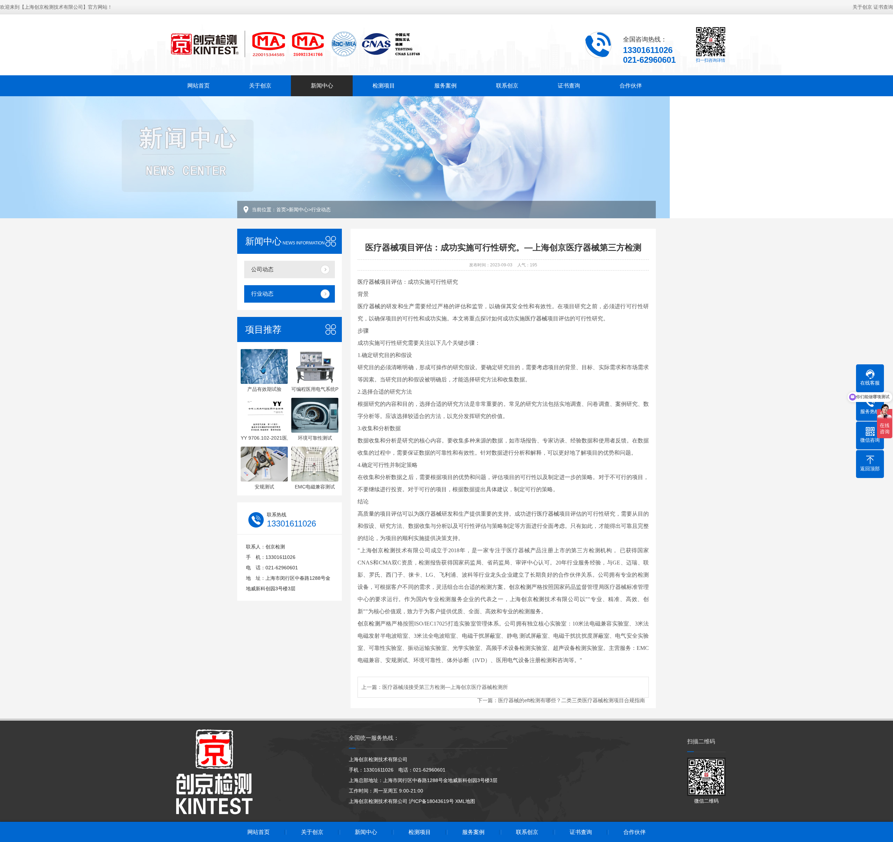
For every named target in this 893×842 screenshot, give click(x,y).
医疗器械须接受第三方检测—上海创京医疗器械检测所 (445, 687)
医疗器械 (369, 282)
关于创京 (862, 7)
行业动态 (321, 209)
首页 (281, 209)
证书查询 (883, 7)
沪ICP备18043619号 (431, 801)
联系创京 (507, 86)
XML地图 (465, 801)
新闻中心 (322, 86)
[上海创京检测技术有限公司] (294, 43)
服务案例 (445, 86)
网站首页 (198, 86)
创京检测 (383, 550)
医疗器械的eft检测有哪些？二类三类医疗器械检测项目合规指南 (571, 700)
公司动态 (262, 269)
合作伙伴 (631, 86)
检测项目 (384, 86)
